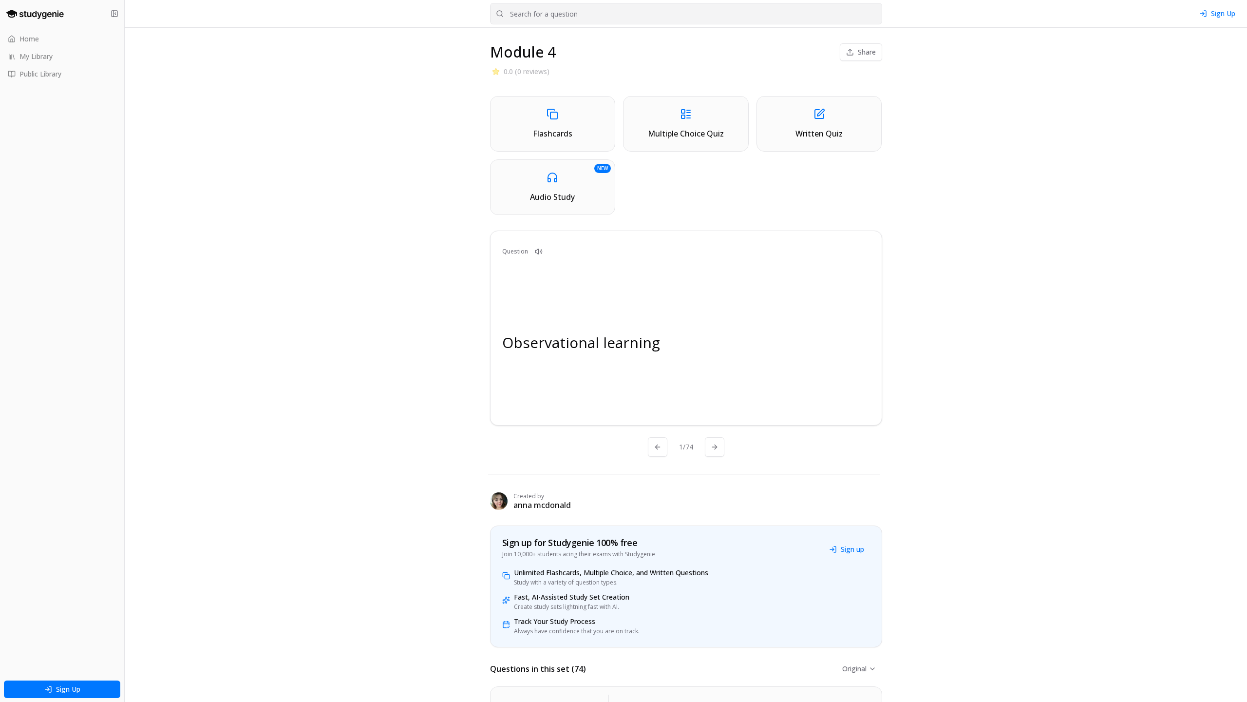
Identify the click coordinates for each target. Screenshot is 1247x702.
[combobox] (686, 13)
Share (867, 52)
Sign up (852, 549)
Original (854, 668)
